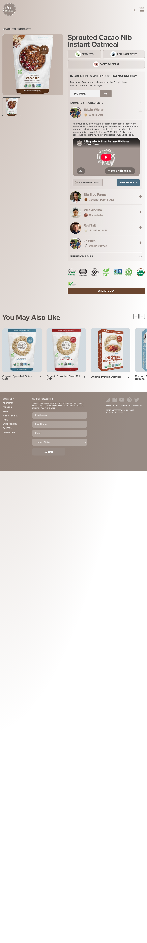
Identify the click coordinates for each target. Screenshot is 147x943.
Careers (7, 428)
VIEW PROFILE (126, 182)
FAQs (5, 419)
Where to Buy (10, 424)
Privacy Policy (112, 405)
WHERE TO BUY (106, 290)
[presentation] (136, 316)
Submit (49, 452)
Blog (5, 411)
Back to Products (17, 29)
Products (8, 403)
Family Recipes (10, 415)
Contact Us (9, 432)
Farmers (7, 407)
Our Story (8, 399)
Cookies (138, 405)
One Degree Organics (9, 9)
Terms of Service (127, 405)
